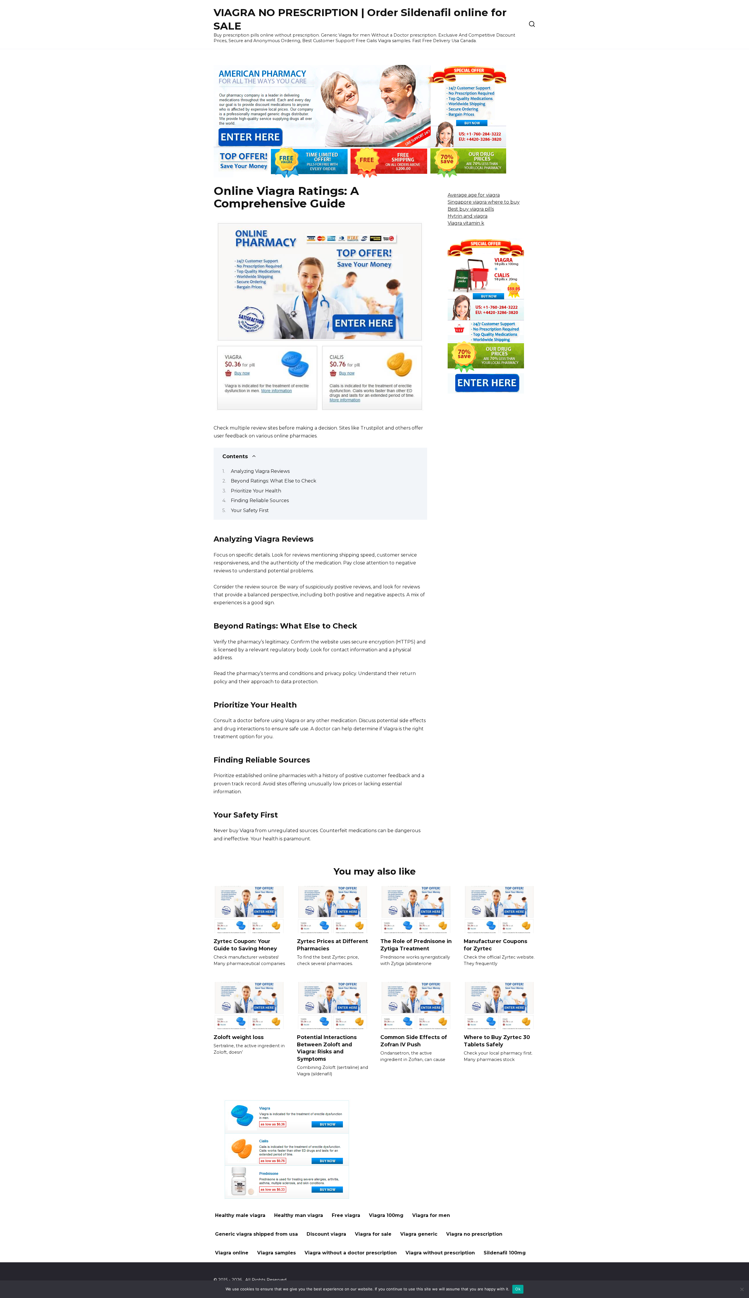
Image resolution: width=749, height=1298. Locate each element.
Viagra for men (431, 1215)
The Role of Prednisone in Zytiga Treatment (416, 945)
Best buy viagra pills (471, 209)
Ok (517, 1289)
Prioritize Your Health (256, 491)
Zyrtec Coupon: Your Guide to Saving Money (245, 945)
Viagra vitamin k (466, 223)
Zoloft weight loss (239, 1037)
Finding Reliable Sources (260, 500)
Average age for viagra (474, 195)
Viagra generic (418, 1234)
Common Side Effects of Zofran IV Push (413, 1041)
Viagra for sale (373, 1234)
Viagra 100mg (386, 1215)
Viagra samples (276, 1253)
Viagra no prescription (474, 1234)
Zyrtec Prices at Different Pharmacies (332, 945)
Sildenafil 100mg (505, 1253)
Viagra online (231, 1253)
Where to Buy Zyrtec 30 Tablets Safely (497, 1041)
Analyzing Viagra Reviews (260, 471)
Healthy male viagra (240, 1215)
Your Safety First (250, 510)
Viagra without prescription (440, 1253)
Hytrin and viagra (467, 216)
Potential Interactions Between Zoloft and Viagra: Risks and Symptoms (327, 1048)
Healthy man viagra (298, 1215)
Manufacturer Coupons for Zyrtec (495, 945)
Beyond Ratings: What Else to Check (273, 481)
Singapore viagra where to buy (484, 202)
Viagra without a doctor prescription (351, 1253)
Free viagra (346, 1215)
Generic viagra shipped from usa (256, 1234)
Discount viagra (326, 1234)
